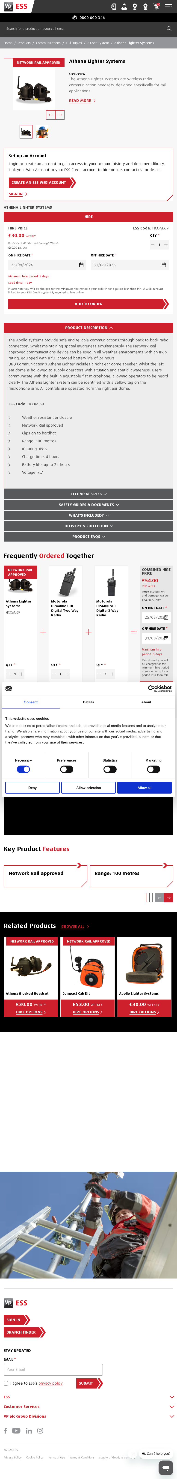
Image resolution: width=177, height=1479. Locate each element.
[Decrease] (153, 245)
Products (24, 43)
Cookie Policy (35, 1457)
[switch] (66, 769)
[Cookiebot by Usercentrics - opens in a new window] (151, 688)
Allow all (144, 788)
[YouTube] (16, 1431)
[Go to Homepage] (17, 6)
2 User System (98, 43)
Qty (153, 235)
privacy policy (50, 1383)
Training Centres (145, 6)
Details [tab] (88, 702)
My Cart (158, 4)
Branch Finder (134, 6)
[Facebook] (5, 1431)
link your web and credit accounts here (43, 1127)
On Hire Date (19, 255)
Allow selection (88, 788)
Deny (32, 788)
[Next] (60, 115)
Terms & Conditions (82, 1457)
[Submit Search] (169, 28)
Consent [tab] (31, 702)
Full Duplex (74, 43)
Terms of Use (56, 1457)
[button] (149, 897)
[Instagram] (40, 1431)
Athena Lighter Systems (134, 43)
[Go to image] (26, 131)
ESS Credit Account (30, 1105)
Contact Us (113, 6)
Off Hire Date (102, 255)
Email (8, 1359)
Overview (77, 74)
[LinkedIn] (29, 1431)
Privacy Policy (13, 1457)
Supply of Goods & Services (117, 1457)
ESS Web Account (132, 1093)
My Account (124, 6)
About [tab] (146, 702)
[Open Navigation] (168, 6)
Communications (48, 43)
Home (8, 43)
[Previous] (50, 115)
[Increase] (166, 245)
